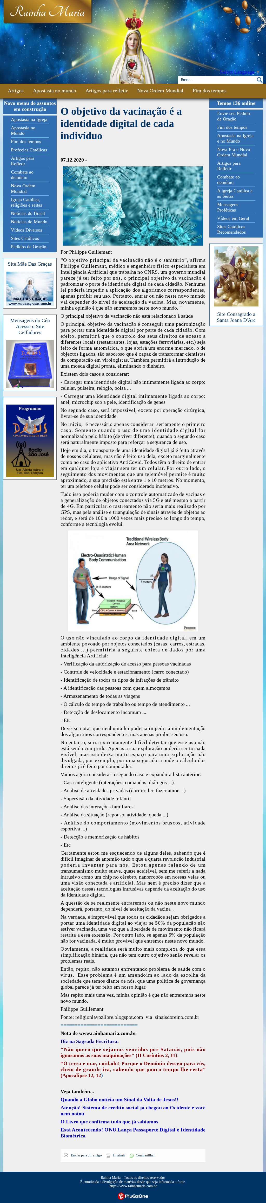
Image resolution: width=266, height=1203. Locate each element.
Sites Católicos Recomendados (231, 229)
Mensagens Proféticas (227, 207)
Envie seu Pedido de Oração (233, 116)
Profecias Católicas (29, 149)
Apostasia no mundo (54, 90)
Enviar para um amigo (86, 1155)
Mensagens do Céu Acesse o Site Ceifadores (30, 326)
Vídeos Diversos (26, 230)
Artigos (16, 90)
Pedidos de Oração (28, 246)
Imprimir (119, 1155)
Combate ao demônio (22, 174)
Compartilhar (145, 1155)
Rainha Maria (47, 12)
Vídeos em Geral (233, 218)
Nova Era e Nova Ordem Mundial (233, 152)
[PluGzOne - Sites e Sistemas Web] (133, 1196)
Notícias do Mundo (29, 221)
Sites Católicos (25, 238)
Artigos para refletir (106, 90)
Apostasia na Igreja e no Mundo (235, 138)
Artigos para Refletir (22, 161)
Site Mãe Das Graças (30, 264)
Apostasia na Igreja (29, 119)
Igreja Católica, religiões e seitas (26, 202)
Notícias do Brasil (28, 213)
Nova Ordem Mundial (160, 90)
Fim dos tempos (210, 90)
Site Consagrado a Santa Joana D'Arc (236, 317)
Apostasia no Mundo (23, 130)
